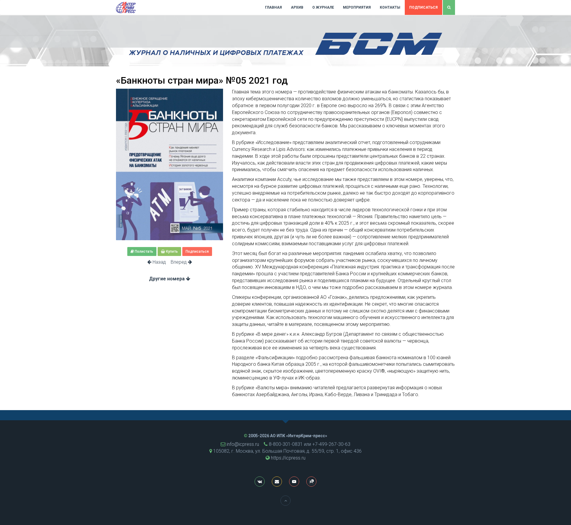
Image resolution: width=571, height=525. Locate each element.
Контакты (390, 7)
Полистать (143, 251)
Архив (297, 7)
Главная (273, 7)
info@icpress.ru (243, 444)
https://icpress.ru (288, 458)
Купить (171, 251)
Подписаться (423, 7)
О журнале (323, 7)
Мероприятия (357, 7)
